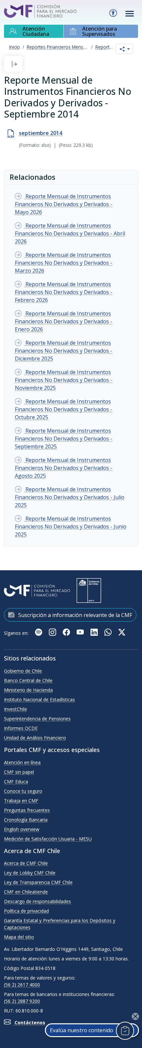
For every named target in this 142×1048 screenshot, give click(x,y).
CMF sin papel (19, 772)
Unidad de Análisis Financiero (35, 738)
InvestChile (15, 709)
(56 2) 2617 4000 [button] (22, 984)
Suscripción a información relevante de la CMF (74, 615)
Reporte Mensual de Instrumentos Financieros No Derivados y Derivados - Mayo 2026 (63, 204)
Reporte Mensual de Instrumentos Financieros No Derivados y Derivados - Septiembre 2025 (63, 438)
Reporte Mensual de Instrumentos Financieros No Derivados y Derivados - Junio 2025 (70, 526)
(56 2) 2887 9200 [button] (22, 1001)
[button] (14, 64)
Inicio (14, 47)
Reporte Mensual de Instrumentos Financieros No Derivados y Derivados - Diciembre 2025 (63, 350)
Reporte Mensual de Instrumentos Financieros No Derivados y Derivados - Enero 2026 (63, 321)
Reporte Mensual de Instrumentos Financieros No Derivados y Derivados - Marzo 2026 (63, 262)
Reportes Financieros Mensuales (60, 47)
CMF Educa (16, 781)
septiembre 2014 (40, 133)
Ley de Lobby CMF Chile (29, 873)
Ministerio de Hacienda (28, 690)
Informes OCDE (21, 728)
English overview (21, 829)
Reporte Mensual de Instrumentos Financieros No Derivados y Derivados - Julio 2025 (69, 497)
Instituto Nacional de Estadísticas (39, 699)
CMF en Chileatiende (26, 892)
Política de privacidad (26, 911)
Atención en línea (22, 762)
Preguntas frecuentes (27, 810)
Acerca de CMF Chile (26, 863)
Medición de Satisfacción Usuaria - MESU (48, 839)
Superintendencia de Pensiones (37, 718)
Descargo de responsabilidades (37, 901)
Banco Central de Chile (28, 680)
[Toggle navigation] (130, 13)
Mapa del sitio (19, 937)
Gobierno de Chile (23, 671)
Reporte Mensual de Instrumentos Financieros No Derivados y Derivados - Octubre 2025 (63, 409)
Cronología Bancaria (26, 820)
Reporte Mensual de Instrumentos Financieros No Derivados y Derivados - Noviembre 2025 (63, 379)
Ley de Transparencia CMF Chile (38, 882)
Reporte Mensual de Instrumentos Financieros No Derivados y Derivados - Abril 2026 (70, 233)
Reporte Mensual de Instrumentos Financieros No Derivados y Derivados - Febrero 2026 (63, 292)
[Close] (135, 1016)
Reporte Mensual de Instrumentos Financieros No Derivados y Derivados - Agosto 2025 (63, 467)
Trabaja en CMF (21, 800)
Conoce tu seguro (23, 791)
